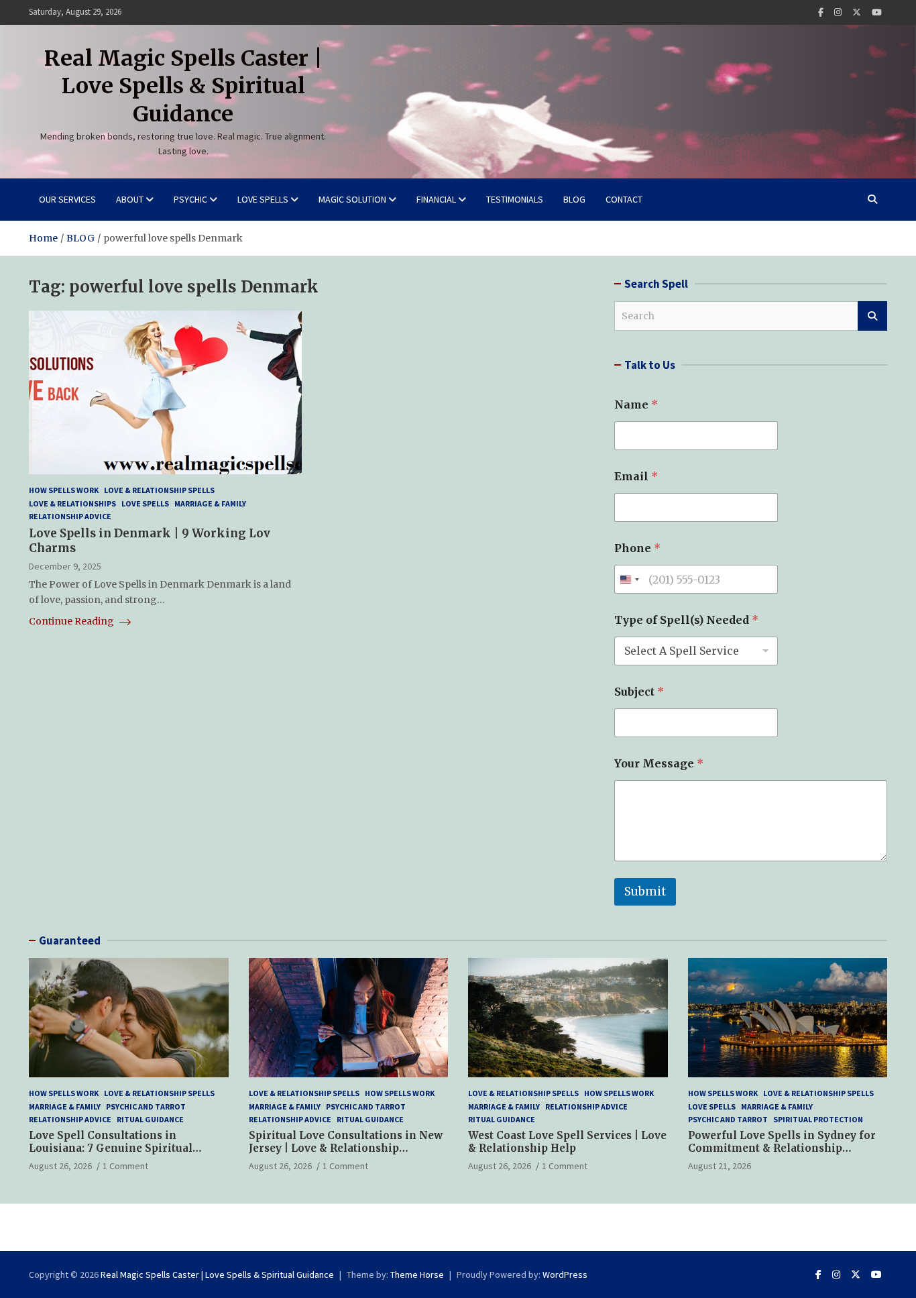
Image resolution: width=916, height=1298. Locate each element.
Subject (639, 692)
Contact (624, 199)
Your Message (658, 763)
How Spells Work (64, 490)
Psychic (190, 199)
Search (872, 316)
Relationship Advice (70, 516)
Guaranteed (70, 940)
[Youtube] (876, 12)
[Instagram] (838, 12)
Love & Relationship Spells (159, 490)
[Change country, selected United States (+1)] (629, 579)
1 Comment (125, 1166)
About (130, 199)
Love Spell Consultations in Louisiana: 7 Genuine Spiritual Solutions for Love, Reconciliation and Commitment (120, 1155)
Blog (574, 199)
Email (636, 476)
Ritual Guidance (150, 1119)
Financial (436, 199)
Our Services (67, 199)
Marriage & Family (210, 503)
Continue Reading (72, 621)
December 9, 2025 (65, 566)
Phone (637, 548)
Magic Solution (352, 199)
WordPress (564, 1274)
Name (636, 404)
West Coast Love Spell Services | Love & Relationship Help (567, 1142)
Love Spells (262, 199)
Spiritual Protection (818, 1119)
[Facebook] (821, 12)
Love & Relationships (72, 503)
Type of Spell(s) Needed (686, 620)
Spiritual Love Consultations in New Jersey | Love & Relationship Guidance (346, 1148)
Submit (645, 891)
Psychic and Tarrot (146, 1106)
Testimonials (514, 199)
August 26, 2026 (60, 1166)
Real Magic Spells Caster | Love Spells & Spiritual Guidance (183, 86)
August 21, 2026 (719, 1166)
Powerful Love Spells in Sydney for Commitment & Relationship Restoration (782, 1148)
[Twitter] (856, 12)
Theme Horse (417, 1274)
